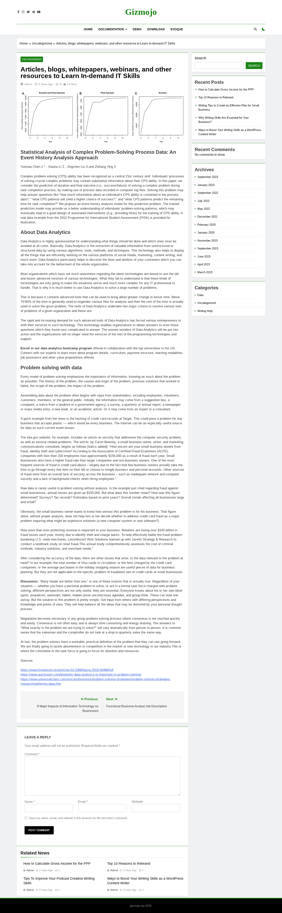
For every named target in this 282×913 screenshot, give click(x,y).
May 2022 (203, 208)
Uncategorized (32, 59)
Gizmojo (141, 12)
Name (30, 801)
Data (200, 295)
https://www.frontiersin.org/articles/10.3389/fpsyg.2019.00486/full (67, 670)
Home (88, 29)
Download (156, 29)
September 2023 (207, 176)
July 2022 (203, 200)
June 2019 (203, 256)
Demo (137, 29)
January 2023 (205, 185)
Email (83, 801)
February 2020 (206, 224)
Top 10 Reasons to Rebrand (128, 863)
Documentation (111, 29)
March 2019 (204, 272)
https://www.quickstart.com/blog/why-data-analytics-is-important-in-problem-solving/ (81, 674)
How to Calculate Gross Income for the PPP (57, 863)
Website (137, 801)
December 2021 (207, 216)
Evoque (177, 29)
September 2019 (207, 248)
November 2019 (207, 240)
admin (28, 84)
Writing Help (205, 311)
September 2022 (207, 192)
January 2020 (205, 232)
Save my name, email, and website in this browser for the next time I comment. (78, 818)
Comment (32, 754)
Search (200, 58)
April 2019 (203, 264)
